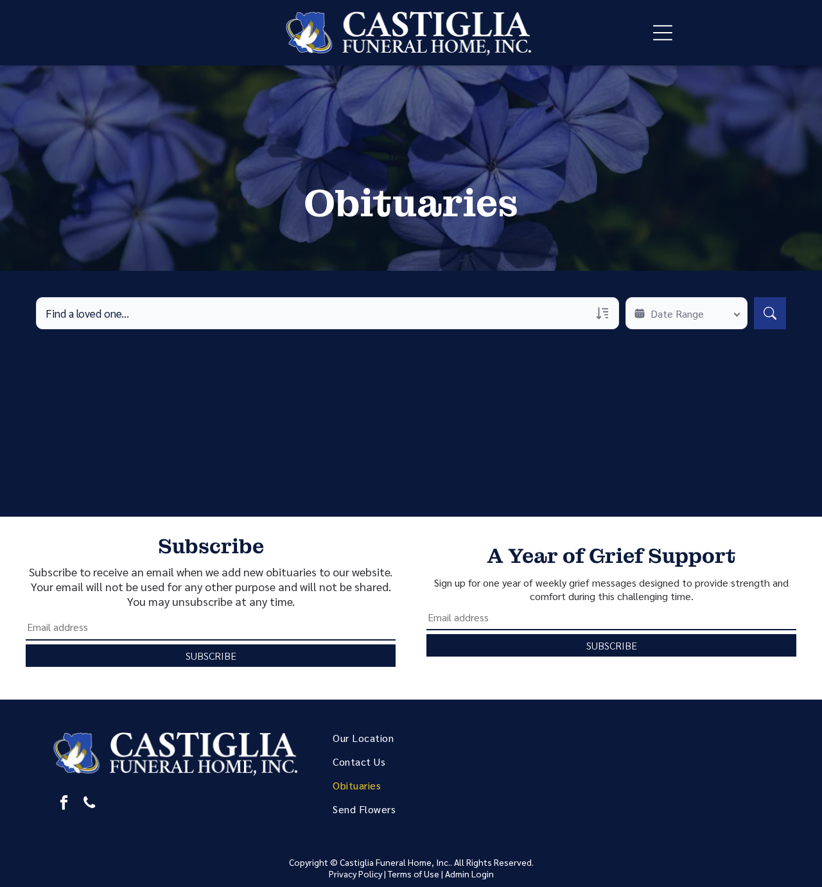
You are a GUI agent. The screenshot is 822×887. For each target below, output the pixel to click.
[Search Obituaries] (770, 313)
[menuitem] (427, 738)
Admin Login (469, 873)
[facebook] (64, 804)
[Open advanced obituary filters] (602, 313)
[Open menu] (662, 32)
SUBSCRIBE (211, 655)
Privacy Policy (355, 873)
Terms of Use (413, 873)
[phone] (89, 804)
